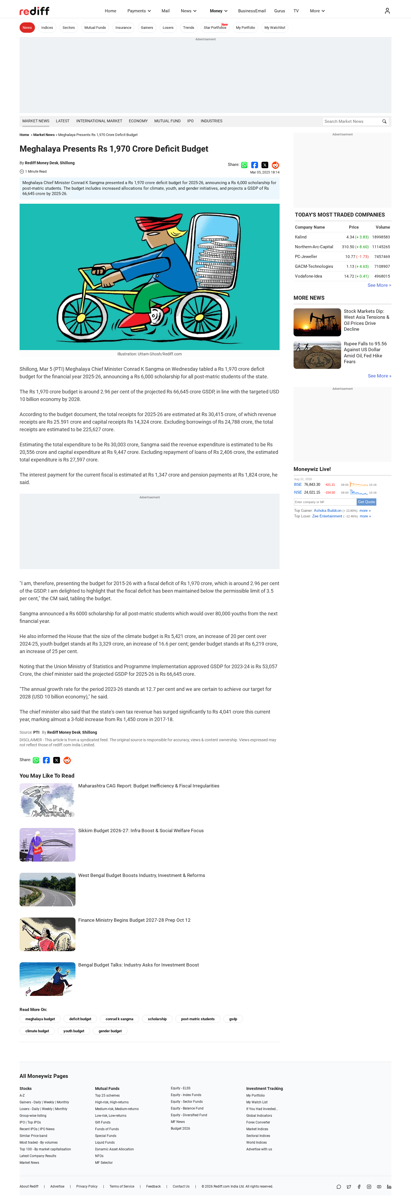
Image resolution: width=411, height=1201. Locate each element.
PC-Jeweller (306, 256)
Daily (37, 1102)
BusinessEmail (252, 10)
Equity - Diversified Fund (189, 1115)
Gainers (147, 27)
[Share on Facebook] (254, 164)
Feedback (153, 1186)
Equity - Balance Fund (187, 1108)
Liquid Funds (105, 1142)
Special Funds (105, 1136)
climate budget (37, 1031)
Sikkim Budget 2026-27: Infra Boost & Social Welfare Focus (141, 830)
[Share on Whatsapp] (244, 164)
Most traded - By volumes (39, 1142)
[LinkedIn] (389, 1187)
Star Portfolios (215, 27)
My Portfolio (245, 27)
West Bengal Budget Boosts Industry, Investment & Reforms (141, 875)
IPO (190, 121)
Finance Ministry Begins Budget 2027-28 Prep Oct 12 (134, 920)
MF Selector (104, 1163)
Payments (136, 10)
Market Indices (257, 1129)
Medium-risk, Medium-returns (117, 1109)
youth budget (73, 1031)
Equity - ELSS (180, 1088)
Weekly (49, 1102)
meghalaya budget (40, 1019)
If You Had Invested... (262, 1109)
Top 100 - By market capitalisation (45, 1149)
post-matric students (198, 1019)
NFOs (99, 1156)
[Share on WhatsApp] (339, 1187)
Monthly (63, 1102)
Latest (62, 121)
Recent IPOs (28, 1129)
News (186, 10)
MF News (178, 1122)
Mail (166, 10)
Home (110, 10)
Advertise (57, 1186)
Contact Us (181, 1186)
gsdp (233, 1019)
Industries (211, 121)
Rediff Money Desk (41, 163)
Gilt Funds (102, 1122)
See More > (379, 285)
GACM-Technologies (314, 266)
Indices (47, 27)
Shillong (67, 163)
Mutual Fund (167, 121)
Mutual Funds (95, 27)
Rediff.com (222, 1186)
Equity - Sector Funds (187, 1102)
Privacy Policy (87, 1186)
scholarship (157, 1019)
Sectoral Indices (258, 1136)
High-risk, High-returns (112, 1102)
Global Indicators (259, 1116)
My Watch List (257, 1102)
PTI (36, 732)
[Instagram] (369, 1187)
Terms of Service (122, 1186)
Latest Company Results (38, 1156)
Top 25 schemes (107, 1095)
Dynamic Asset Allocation (114, 1149)
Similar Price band (33, 1136)
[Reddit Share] (274, 164)
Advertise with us (259, 1149)
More (315, 10)
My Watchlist (274, 27)
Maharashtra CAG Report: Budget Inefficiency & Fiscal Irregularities (148, 786)
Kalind (300, 237)
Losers (168, 27)
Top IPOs (34, 1122)
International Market (99, 121)
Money (216, 10)
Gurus (279, 10)
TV (296, 10)
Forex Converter (258, 1122)
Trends (188, 27)
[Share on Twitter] (264, 164)
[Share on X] (349, 1187)
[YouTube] (379, 1187)
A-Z (22, 1095)
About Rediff (29, 1186)
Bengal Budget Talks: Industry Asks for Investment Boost (138, 965)
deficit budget (80, 1019)
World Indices (256, 1142)
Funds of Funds (107, 1129)
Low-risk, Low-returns (110, 1116)
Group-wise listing (33, 1116)
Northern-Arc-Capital (314, 246)
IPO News (47, 1129)
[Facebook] (359, 1187)
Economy (138, 121)
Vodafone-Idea (308, 276)
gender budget (110, 1031)
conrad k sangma (119, 1019)
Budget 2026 (180, 1128)
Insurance (123, 27)
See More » (379, 376)
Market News (35, 121)
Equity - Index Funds (186, 1095)
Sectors (69, 27)
